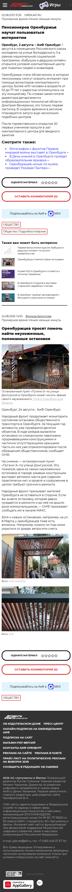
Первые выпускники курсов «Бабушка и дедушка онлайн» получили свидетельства (41, 250)
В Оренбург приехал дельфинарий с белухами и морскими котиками (39, 296)
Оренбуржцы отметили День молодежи (41, 259)
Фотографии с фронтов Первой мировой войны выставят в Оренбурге (35, 150)
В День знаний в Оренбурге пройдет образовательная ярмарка (36, 158)
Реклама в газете (48, 753)
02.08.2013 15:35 (11, 15)
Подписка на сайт (17, 737)
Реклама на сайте (17, 753)
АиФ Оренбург (17, 581)
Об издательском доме (22, 723)
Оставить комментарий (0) (36, 196)
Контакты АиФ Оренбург (22, 748)
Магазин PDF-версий (19, 742)
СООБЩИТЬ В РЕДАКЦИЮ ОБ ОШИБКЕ (30, 767)
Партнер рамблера (35, 874)
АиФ (11, 634)
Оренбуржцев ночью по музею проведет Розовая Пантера (31, 166)
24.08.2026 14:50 (12, 316)
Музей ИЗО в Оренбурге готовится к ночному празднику (39, 273)
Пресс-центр (53, 723)
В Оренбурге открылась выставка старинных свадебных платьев (37, 284)
